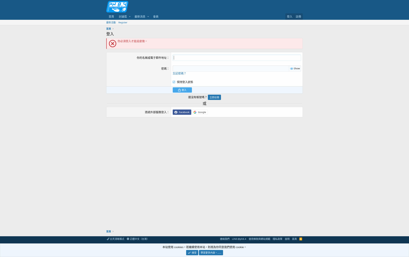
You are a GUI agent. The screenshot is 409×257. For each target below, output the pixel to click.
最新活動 (111, 22)
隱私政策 (277, 238)
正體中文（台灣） (139, 238)
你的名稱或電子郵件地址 (152, 58)
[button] (129, 16)
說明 (287, 238)
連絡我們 (225, 238)
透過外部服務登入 (156, 112)
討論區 (123, 16)
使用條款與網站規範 (259, 238)
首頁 (111, 16)
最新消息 (140, 16)
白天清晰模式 (116, 238)
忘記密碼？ (179, 73)
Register (122, 22)
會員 (155, 16)
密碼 (164, 68)
